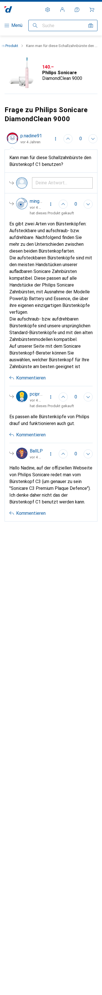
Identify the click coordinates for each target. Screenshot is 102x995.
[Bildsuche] (90, 25)
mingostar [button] (40, 201)
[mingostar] (29, 204)
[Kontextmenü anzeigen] (55, 138)
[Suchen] (35, 25)
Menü (16, 25)
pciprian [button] (37, 394)
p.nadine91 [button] (31, 135)
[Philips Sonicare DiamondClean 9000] (51, 73)
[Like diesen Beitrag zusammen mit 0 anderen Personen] (68, 138)
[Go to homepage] (8, 9)
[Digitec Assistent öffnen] (77, 9)
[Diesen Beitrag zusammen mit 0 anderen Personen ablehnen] (92, 138)
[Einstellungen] (47, 9)
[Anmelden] (62, 9)
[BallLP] (29, 454)
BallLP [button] (36, 451)
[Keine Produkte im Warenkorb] (91, 9)
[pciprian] (29, 397)
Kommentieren (31, 378)
